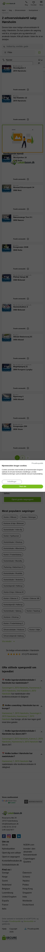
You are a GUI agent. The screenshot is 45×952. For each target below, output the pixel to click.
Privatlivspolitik (37, 463)
